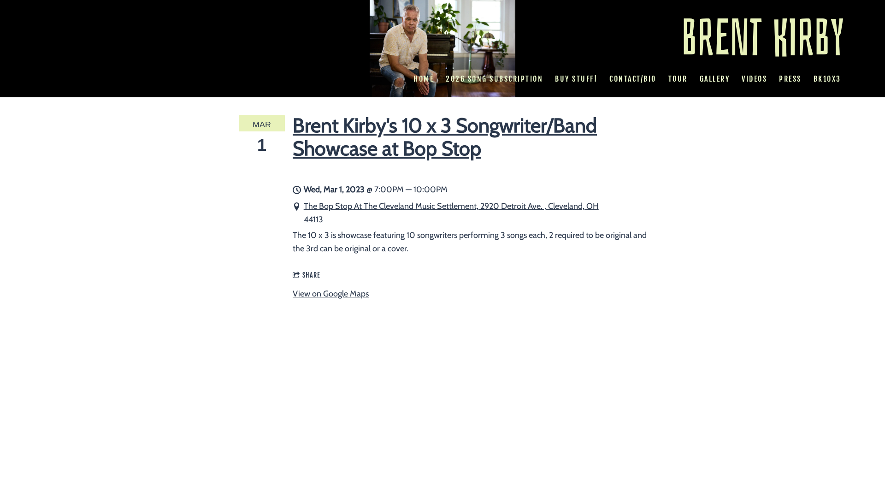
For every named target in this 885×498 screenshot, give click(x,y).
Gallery (714, 78)
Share (311, 275)
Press (790, 78)
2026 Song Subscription (494, 78)
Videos (754, 78)
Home (423, 78)
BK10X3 (827, 78)
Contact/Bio (632, 78)
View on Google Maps (331, 294)
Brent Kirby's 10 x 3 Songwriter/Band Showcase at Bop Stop (445, 136)
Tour (677, 78)
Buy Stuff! (576, 78)
